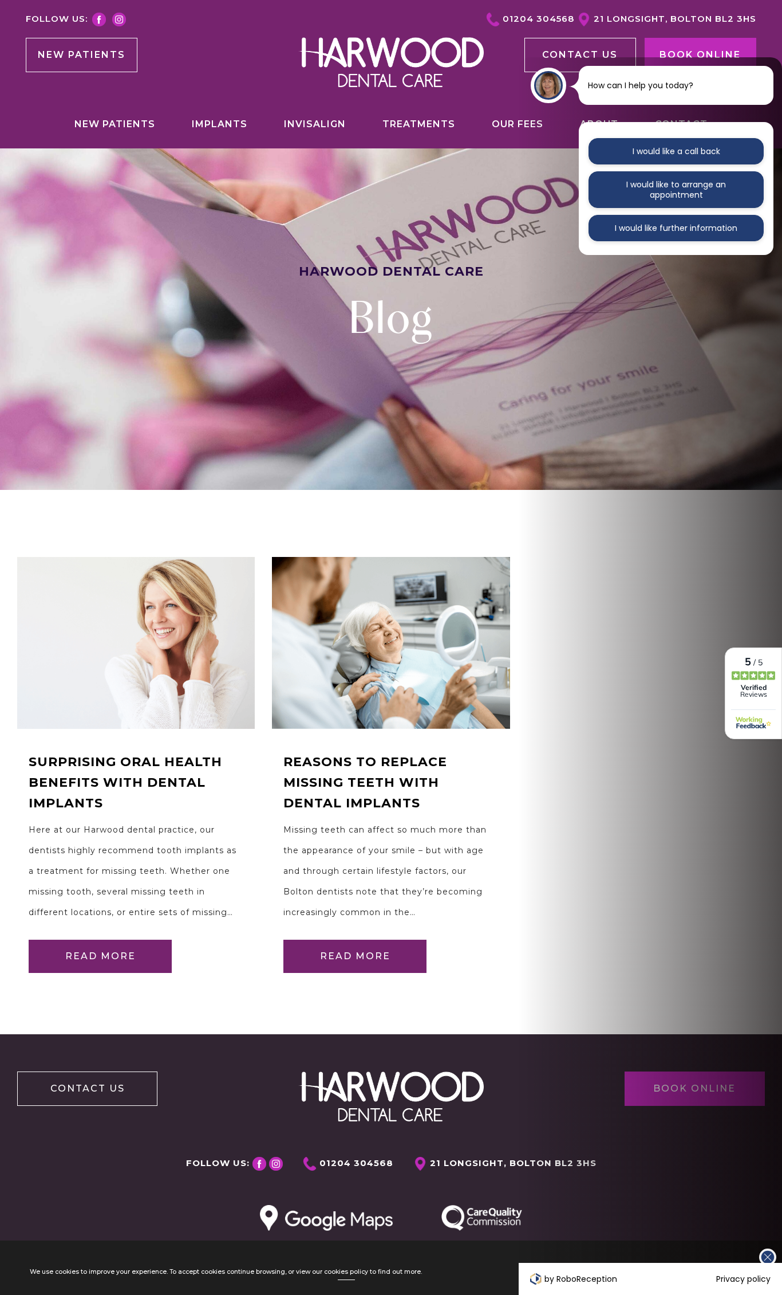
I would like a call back (676, 151)
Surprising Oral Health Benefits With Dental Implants (125, 782)
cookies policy (346, 1272)
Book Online (700, 54)
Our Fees (517, 124)
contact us (580, 54)
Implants (219, 124)
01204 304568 (538, 18)
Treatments (418, 124)
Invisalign (315, 124)
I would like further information (676, 228)
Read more (100, 956)
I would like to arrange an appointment (676, 190)
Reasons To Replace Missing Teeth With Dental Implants (365, 782)
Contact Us (87, 1088)
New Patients (81, 54)
